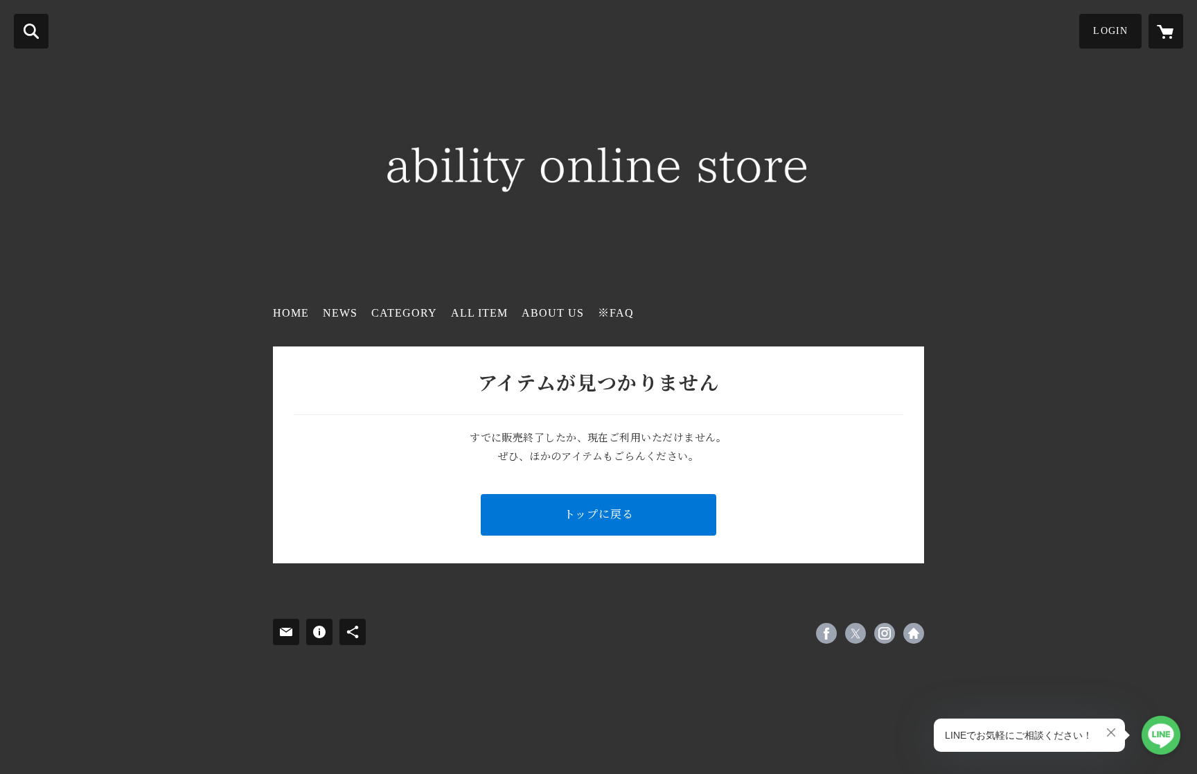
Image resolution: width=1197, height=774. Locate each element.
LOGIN (1110, 31)
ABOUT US (553, 313)
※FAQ (616, 313)
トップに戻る (599, 514)
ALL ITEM (479, 313)
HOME (291, 313)
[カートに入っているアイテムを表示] (1166, 31)
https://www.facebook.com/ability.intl (826, 633)
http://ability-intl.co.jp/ (913, 633)
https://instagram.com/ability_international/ (884, 633)
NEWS (340, 313)
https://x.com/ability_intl (855, 633)
